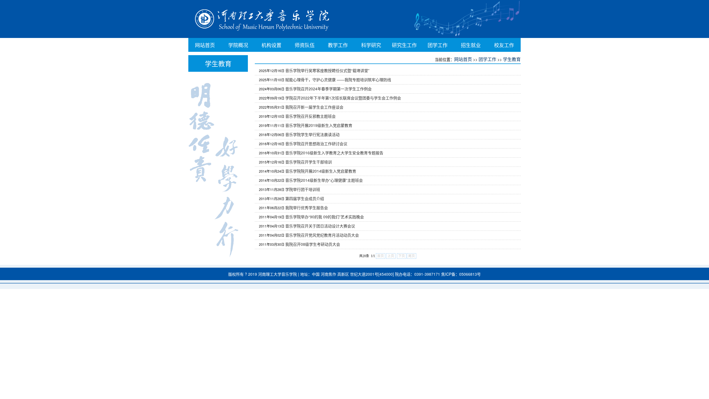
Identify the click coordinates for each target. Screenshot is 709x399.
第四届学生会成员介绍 (304, 198)
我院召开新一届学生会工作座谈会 (314, 107)
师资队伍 (305, 44)
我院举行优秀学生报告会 (306, 207)
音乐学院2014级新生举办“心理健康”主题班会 (324, 180)
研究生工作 (404, 44)
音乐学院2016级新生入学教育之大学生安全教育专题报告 (334, 152)
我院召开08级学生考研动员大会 (312, 244)
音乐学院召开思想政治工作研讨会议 (316, 143)
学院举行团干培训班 (302, 189)
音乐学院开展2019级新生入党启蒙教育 (318, 125)
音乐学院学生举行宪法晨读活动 (312, 134)
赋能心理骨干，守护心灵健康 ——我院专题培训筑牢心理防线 (338, 79)
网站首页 (205, 44)
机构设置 (271, 44)
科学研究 (371, 44)
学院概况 (238, 44)
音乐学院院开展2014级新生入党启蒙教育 (320, 171)
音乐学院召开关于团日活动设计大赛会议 (320, 226)
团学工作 (438, 44)
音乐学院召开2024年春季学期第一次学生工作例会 (328, 88)
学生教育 (512, 59)
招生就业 (471, 44)
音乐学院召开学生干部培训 (308, 162)
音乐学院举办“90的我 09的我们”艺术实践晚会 (324, 216)
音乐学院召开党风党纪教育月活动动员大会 (322, 235)
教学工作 (338, 44)
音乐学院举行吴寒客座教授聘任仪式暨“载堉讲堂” (327, 70)
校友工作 (504, 44)
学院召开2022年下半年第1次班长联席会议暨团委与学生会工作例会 (343, 98)
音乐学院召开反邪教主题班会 (310, 116)
